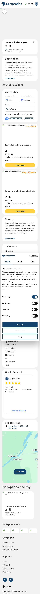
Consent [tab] (7, 261)
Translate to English (18, 411)
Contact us (6, 572)
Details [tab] (20, 261)
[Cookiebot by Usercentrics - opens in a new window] (29, 256)
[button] (20, 146)
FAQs (4, 561)
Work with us (7, 546)
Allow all (20, 325)
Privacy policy (8, 568)
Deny (20, 337)
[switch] (35, 303)
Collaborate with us (10, 550)
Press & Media (8, 543)
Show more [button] (10, 78)
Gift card (6, 565)
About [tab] (33, 261)
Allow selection (20, 331)
